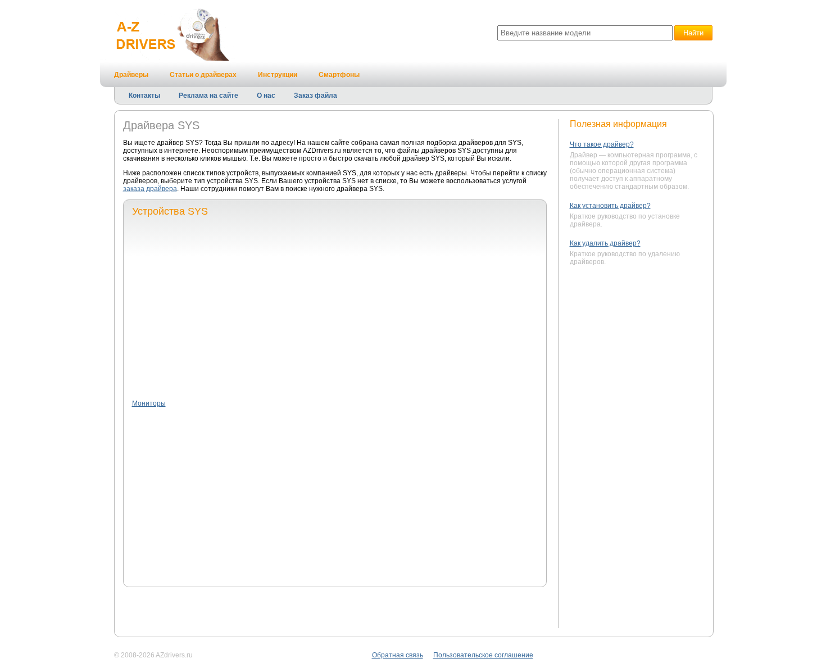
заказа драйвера (150, 189)
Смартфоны (339, 75)
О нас (266, 95)
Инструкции (277, 75)
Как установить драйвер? (610, 206)
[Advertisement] (335, 307)
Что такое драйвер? (602, 144)
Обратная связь (397, 655)
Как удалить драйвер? (605, 243)
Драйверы (131, 75)
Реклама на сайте (208, 95)
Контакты (144, 95)
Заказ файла (315, 95)
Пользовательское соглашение (483, 655)
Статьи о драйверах (203, 75)
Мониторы (149, 403)
